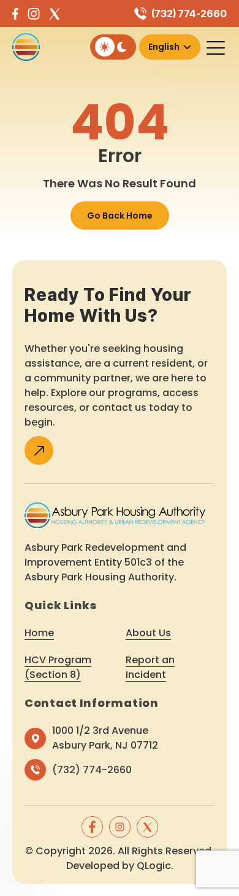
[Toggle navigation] (217, 47)
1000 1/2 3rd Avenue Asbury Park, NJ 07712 (105, 737)
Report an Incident (150, 667)
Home (39, 633)
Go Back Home (120, 215)
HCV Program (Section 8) (58, 667)
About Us (148, 633)
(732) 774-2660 (189, 13)
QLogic (154, 866)
